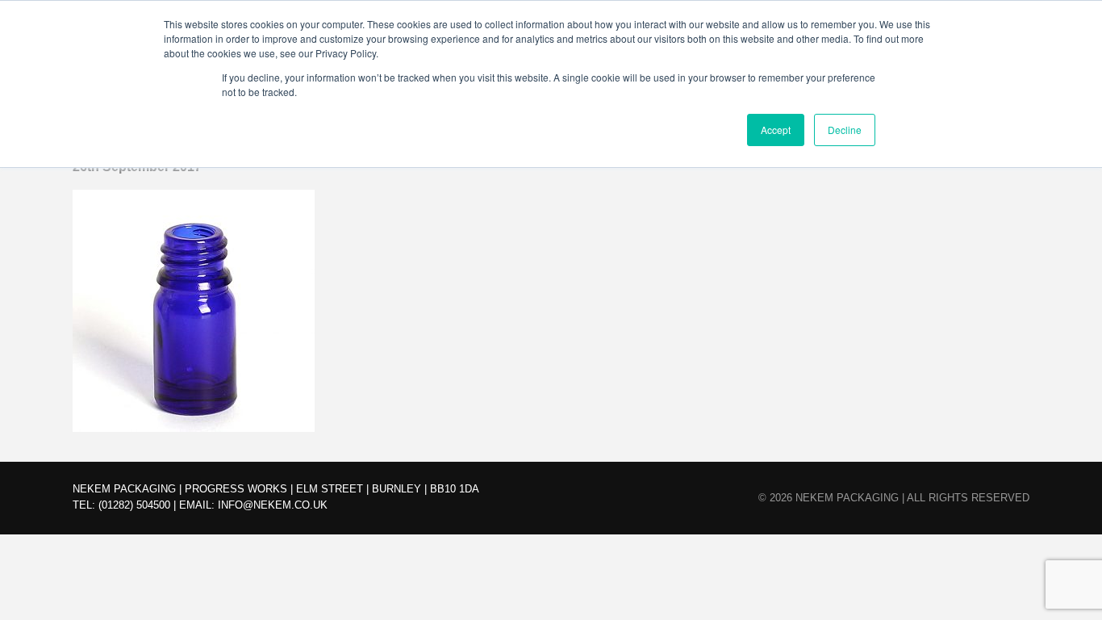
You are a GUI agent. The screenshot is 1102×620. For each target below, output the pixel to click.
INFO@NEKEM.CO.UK (273, 505)
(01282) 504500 (134, 505)
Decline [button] (845, 129)
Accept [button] (776, 129)
